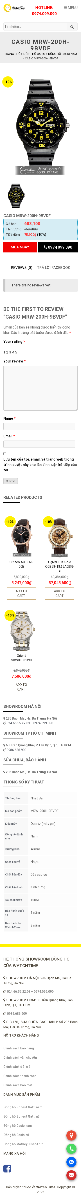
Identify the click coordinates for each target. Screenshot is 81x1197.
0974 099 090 (59, 247)
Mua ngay (20, 247)
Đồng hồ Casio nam (17, 1125)
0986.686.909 (16, 750)
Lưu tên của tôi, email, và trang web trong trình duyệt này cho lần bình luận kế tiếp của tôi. (40, 464)
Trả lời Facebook (53, 267)
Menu (72, 8)
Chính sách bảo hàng (18, 1048)
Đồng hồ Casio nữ (16, 1135)
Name (9, 418)
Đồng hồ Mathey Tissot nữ (23, 1144)
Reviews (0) (21, 267)
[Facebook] (7, 1170)
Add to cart (21, 593)
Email (9, 436)
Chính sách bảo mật (17, 1085)
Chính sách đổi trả (16, 1067)
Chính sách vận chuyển (20, 1057)
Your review (14, 361)
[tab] (22, 268)
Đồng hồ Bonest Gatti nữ (21, 1116)
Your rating (14, 342)
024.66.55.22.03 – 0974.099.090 (30, 723)
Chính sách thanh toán (19, 1076)
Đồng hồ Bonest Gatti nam (22, 1107)
